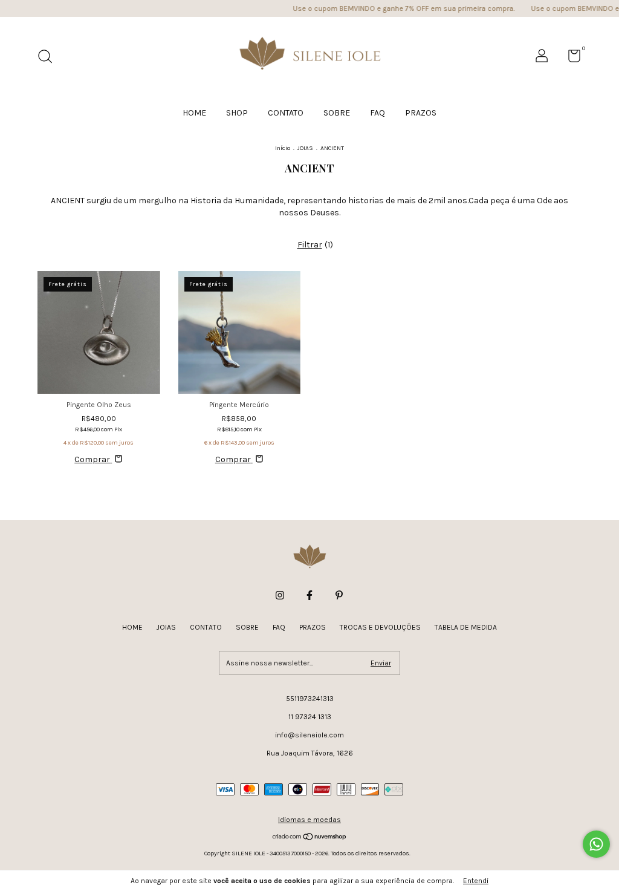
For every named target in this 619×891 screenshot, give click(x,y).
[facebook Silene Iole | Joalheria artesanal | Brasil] (309, 595)
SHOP (237, 113)
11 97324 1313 (309, 717)
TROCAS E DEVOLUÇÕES (380, 627)
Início (282, 148)
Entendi (475, 880)
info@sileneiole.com (309, 735)
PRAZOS (420, 113)
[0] (570, 58)
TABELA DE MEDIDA (466, 627)
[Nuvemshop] (310, 837)
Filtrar (309, 245)
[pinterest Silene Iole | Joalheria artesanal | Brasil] (339, 595)
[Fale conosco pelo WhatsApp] (596, 844)
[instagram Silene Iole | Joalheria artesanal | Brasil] (280, 595)
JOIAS (305, 148)
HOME (194, 113)
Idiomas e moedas (309, 819)
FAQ (377, 113)
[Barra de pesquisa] (49, 58)
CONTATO (285, 113)
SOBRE (336, 113)
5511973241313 (310, 698)
